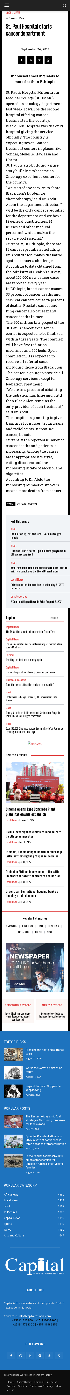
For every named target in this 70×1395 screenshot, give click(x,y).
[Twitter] (30, 60)
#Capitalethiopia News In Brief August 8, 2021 (36, 601)
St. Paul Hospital (27, 504)
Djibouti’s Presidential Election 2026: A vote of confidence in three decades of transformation (46, 1140)
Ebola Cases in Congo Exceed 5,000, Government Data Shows (31, 699)
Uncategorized (19, 596)
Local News (13, 12)
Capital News (12, 627)
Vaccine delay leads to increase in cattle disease (52, 1015)
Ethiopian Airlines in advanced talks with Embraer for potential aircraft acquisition (33, 874)
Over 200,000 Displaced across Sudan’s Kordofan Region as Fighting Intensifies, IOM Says (34, 730)
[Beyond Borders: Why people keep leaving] (13, 1091)
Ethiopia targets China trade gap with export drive (30, 672)
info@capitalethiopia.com (35, 1316)
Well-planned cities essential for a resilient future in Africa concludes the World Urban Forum (39, 569)
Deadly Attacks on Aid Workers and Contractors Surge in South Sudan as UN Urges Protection (33, 714)
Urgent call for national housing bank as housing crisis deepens (32, 893)
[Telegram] (40, 1355)
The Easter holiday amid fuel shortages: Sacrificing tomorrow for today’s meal (45, 1120)
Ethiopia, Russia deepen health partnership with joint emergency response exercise (34, 854)
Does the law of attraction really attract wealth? (30, 684)
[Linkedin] (30, 1355)
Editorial (10, 655)
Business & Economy (16, 680)
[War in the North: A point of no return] (13, 1072)
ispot (14, 528)
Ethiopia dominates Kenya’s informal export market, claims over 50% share (35, 646)
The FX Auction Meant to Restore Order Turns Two (30, 631)
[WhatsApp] (48, 60)
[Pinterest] (39, 60)
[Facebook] (21, 60)
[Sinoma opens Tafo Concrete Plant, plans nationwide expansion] (35, 782)
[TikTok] (49, 1355)
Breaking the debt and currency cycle (24, 659)
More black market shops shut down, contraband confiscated (18, 1016)
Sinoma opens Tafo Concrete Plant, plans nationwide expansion (31, 812)
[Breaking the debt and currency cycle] (13, 1054)
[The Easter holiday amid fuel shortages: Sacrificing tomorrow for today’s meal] (13, 1121)
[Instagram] (20, 1355)
